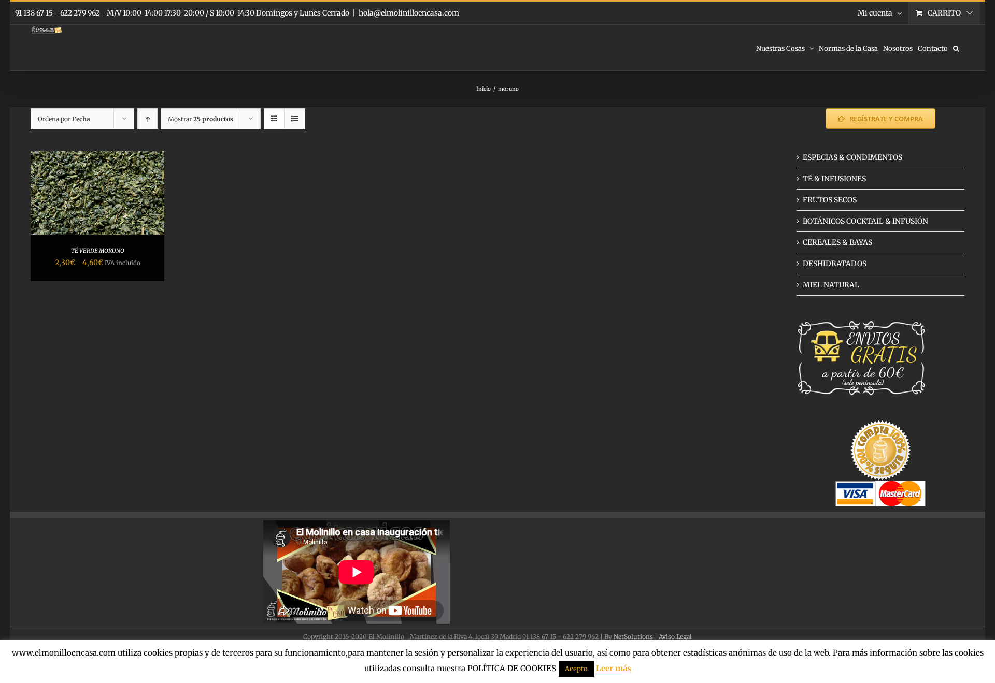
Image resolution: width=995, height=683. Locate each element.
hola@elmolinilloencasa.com (409, 13)
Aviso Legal (675, 637)
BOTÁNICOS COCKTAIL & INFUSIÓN (865, 221)
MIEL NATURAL (831, 284)
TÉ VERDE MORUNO (97, 250)
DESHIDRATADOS (834, 263)
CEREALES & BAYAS (837, 242)
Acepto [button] (576, 668)
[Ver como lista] (295, 119)
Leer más (613, 668)
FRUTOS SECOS (830, 200)
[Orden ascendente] (147, 118)
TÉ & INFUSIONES (834, 178)
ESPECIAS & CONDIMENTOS (852, 157)
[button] (956, 47)
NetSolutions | (636, 637)
